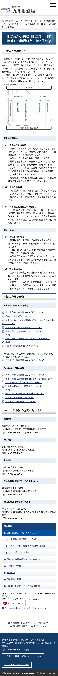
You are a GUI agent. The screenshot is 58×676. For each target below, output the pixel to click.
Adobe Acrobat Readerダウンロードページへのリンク (26, 608)
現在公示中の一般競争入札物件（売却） (27, 546)
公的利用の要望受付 (16, 566)
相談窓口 (11, 572)
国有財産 (25, 21)
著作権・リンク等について (35, 623)
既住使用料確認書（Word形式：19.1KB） (24, 393)
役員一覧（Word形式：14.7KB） (20, 401)
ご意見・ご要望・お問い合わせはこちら (23, 656)
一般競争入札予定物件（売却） (23, 539)
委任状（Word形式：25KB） (18, 316)
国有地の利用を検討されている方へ (23, 559)
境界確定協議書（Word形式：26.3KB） (23, 327)
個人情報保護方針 (21, 626)
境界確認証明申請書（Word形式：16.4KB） (25, 360)
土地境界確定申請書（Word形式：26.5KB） (25, 312)
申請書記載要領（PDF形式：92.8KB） (23, 346)
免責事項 (15, 623)
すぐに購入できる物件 (19, 552)
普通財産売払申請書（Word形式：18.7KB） (25, 375)
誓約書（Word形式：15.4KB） (19, 397)
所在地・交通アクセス (32, 640)
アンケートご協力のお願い (16, 664)
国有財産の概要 (14, 579)
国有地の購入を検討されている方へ (23, 532)
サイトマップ (40, 626)
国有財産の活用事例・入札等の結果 (23, 586)
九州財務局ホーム (9, 21)
